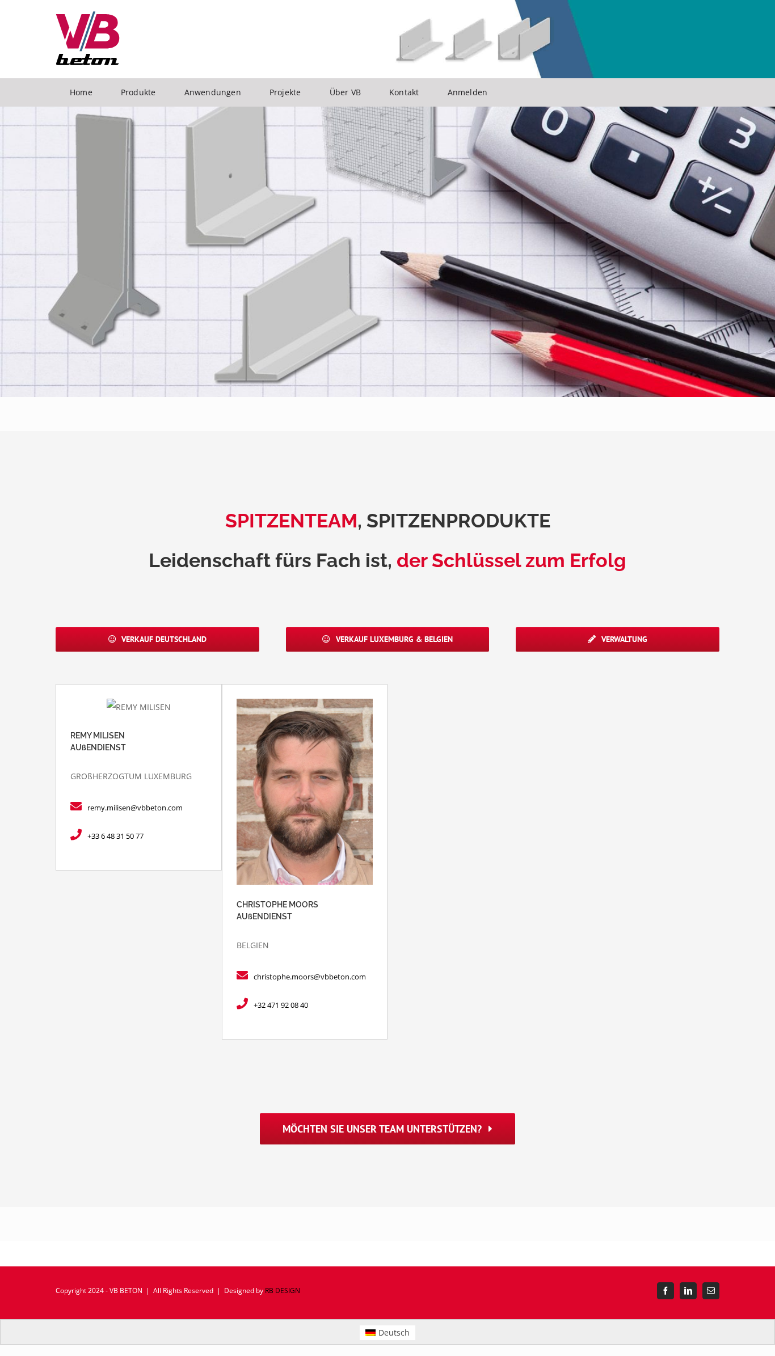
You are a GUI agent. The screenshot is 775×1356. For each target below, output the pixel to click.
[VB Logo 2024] (88, 15)
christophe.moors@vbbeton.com (310, 976)
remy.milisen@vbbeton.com (135, 807)
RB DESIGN (282, 1290)
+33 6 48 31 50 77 (115, 836)
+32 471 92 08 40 (281, 1005)
